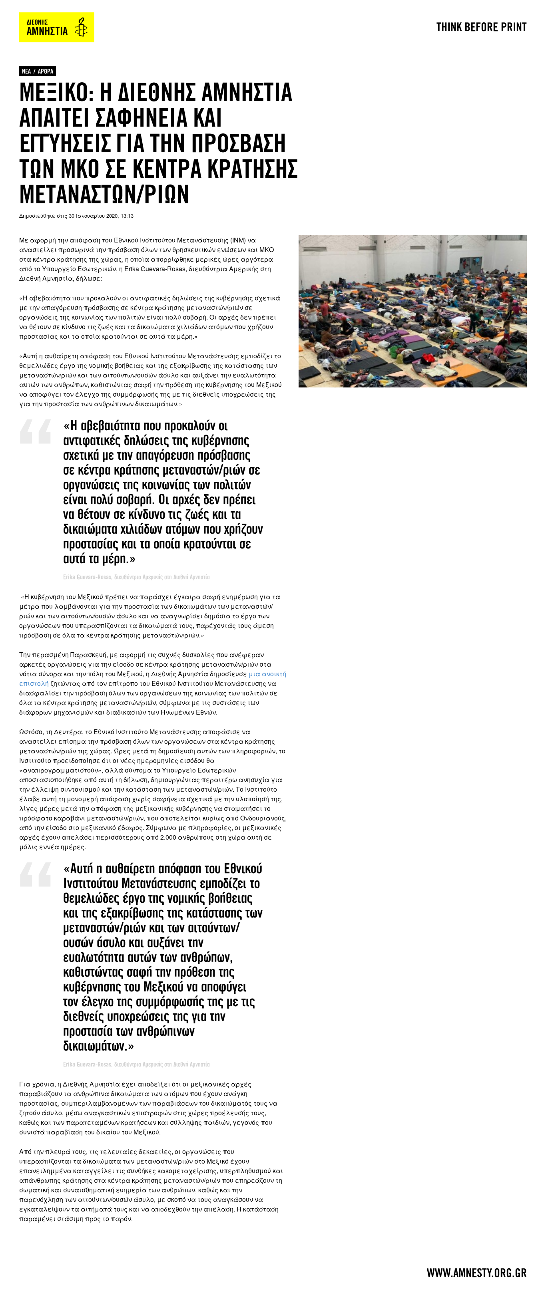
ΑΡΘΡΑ (45, 71)
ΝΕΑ (26, 71)
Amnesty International (56, 27)
